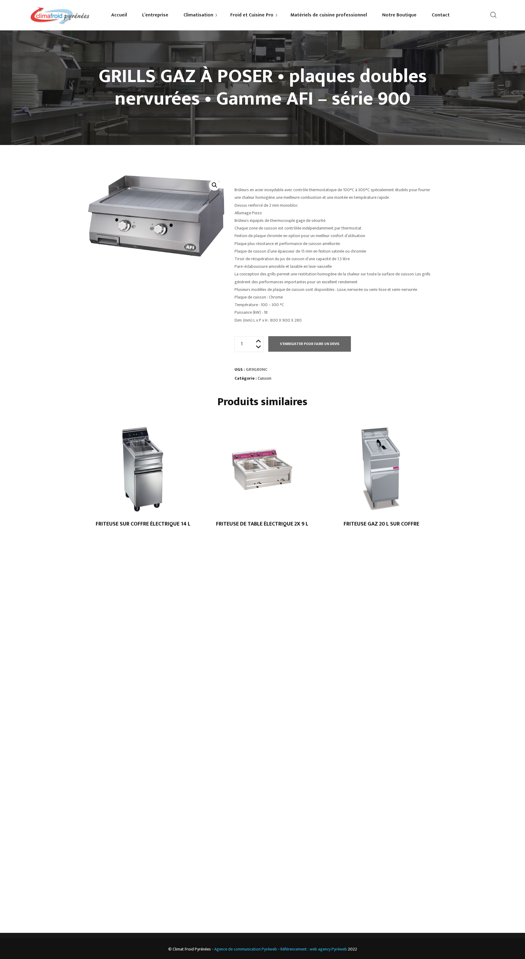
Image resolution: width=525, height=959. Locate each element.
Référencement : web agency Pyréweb (313, 949)
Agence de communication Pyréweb (245, 949)
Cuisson (264, 378)
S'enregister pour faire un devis (309, 344)
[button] (214, 185)
